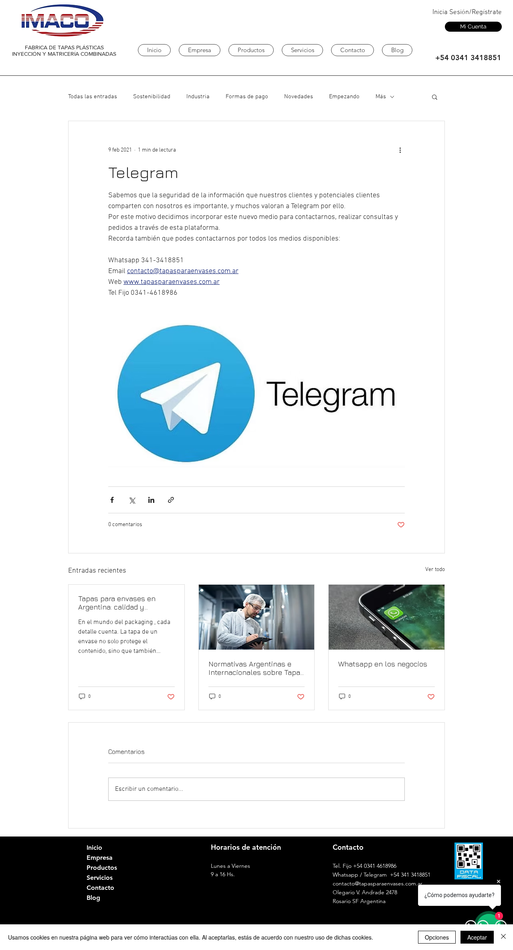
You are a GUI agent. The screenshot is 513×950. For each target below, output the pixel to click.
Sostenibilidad (151, 96)
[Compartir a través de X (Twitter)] (131, 500)
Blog (93, 897)
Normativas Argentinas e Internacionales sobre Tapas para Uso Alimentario (256, 668)
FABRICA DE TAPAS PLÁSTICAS (64, 47)
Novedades (298, 96)
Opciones (437, 937)
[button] (434, 96)
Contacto (100, 887)
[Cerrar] (503, 937)
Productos (102, 867)
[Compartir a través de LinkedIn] (151, 500)
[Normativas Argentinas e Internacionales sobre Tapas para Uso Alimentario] (257, 617)
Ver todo (435, 569)
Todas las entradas (92, 96)
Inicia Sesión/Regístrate (467, 12)
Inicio (94, 847)
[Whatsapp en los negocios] (386, 617)
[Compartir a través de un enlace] (171, 500)
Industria (198, 96)
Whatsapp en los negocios (382, 664)
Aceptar (477, 937)
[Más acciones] (400, 150)
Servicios (100, 877)
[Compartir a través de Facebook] (112, 500)
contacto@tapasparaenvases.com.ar (377, 883)
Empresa (100, 857)
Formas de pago (247, 96)
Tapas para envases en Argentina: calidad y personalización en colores (123, 602)
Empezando (344, 96)
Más (381, 96)
